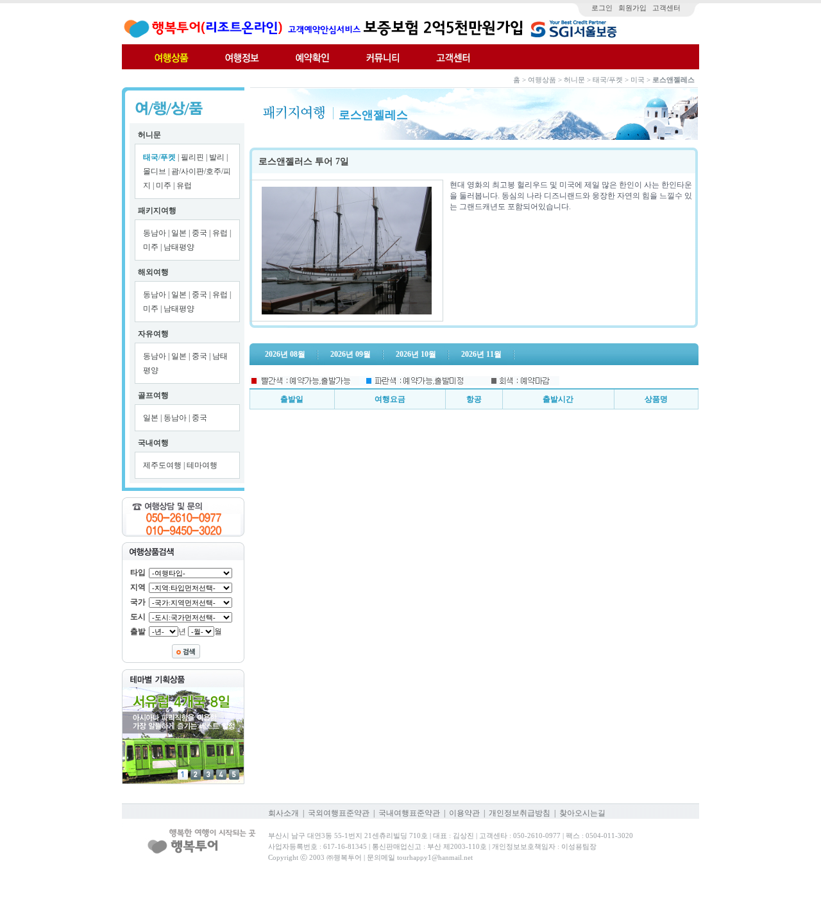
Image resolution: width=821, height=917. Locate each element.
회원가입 (632, 8)
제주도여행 (163, 465)
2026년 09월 (350, 354)
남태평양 (179, 247)
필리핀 (193, 157)
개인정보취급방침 (519, 813)
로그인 (602, 8)
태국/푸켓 (159, 157)
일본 (180, 232)
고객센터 (666, 8)
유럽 (184, 185)
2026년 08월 (285, 354)
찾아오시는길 (582, 813)
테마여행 (202, 465)
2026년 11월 (481, 354)
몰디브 (155, 171)
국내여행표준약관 (409, 813)
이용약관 (464, 813)
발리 (217, 157)
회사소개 (283, 813)
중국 (200, 232)
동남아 (155, 232)
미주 (164, 185)
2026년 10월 (416, 354)
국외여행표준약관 (338, 813)
